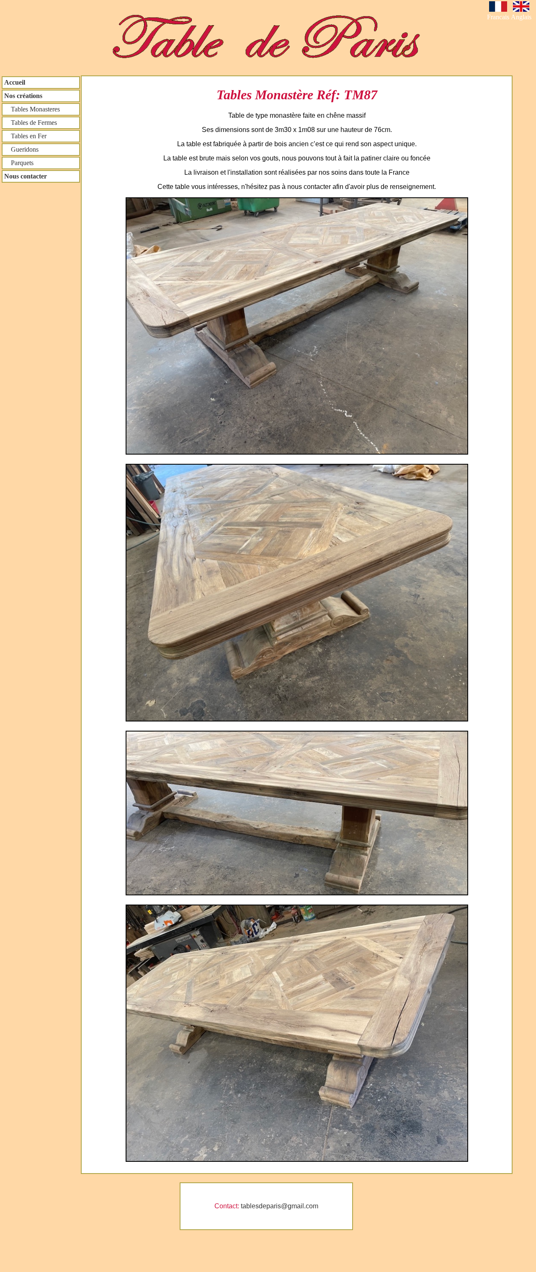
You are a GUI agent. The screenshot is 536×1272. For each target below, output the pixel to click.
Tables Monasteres (32, 109)
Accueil (14, 82)
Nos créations (23, 95)
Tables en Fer (25, 136)
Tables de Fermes (30, 122)
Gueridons (21, 149)
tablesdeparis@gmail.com (279, 1206)
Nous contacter (25, 176)
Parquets (19, 162)
